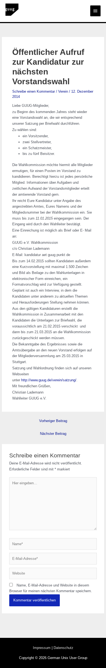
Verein (63, 91)
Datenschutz (63, 648)
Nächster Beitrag (53, 434)
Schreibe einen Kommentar (33, 91)
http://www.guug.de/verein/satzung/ (48, 380)
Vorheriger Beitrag (53, 421)
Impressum (42, 648)
